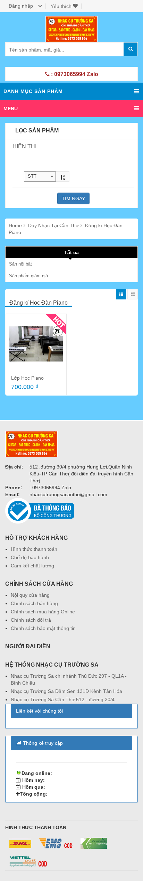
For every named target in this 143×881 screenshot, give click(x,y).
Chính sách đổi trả (31, 620)
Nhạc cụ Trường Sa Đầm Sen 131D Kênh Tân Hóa (66, 691)
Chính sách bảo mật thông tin (43, 628)
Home (15, 225)
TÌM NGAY (73, 198)
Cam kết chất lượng (32, 565)
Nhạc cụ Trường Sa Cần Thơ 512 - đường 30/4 (63, 699)
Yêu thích (62, 6)
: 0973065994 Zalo (74, 74)
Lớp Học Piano (27, 378)
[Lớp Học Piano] (36, 344)
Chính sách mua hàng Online (43, 611)
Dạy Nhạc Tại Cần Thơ (54, 225)
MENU (10, 108)
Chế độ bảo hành (30, 557)
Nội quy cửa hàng (30, 595)
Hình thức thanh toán (34, 549)
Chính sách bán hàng (34, 603)
